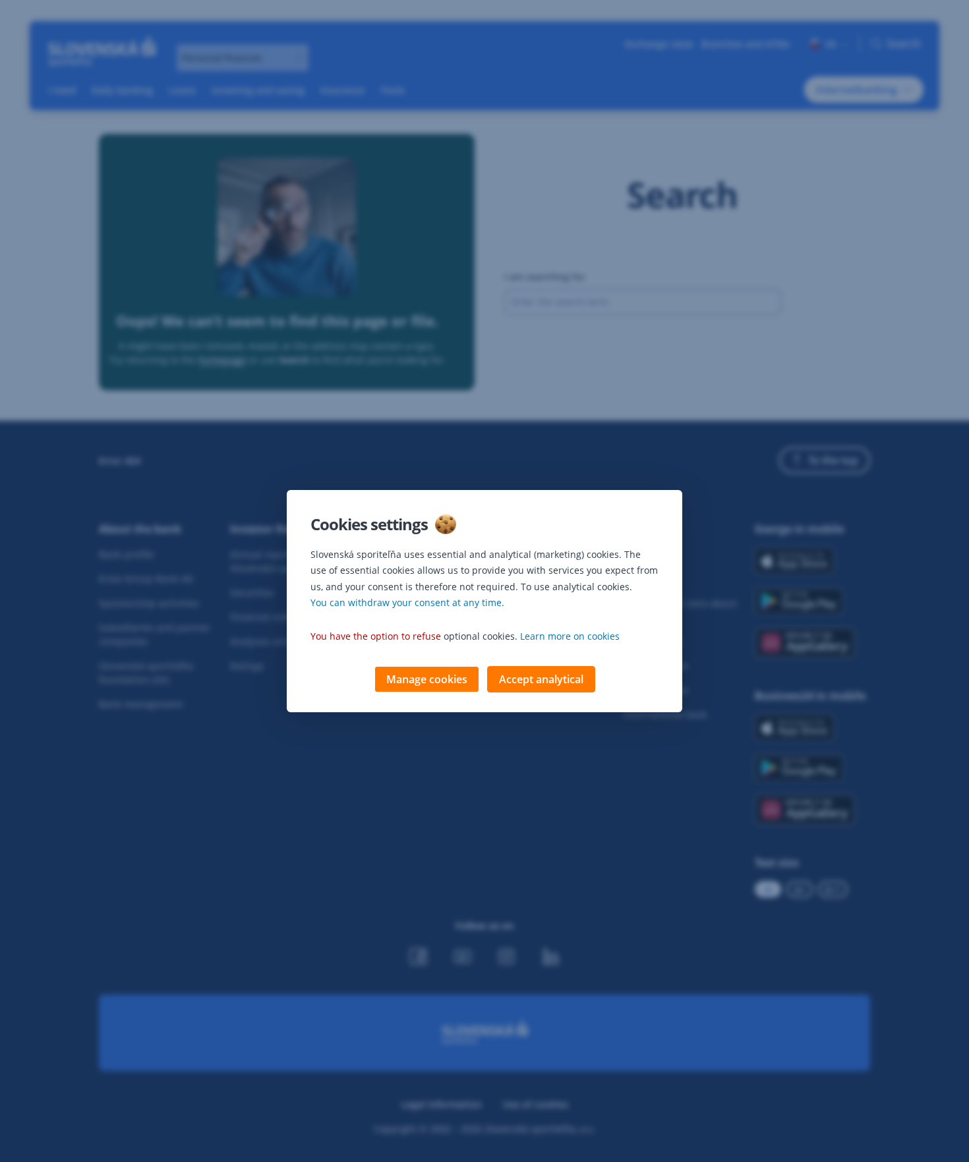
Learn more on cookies (570, 636)
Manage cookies (426, 679)
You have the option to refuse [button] (375, 636)
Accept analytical (541, 679)
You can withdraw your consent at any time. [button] (407, 602)
